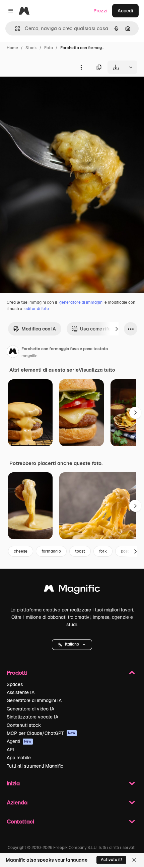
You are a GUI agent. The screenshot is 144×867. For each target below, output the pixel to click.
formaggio (51, 551)
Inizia (13, 783)
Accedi (125, 11)
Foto (48, 48)
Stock (31, 48)
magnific (29, 356)
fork (103, 551)
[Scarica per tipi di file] (130, 67)
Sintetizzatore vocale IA (32, 717)
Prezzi (100, 11)
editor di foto (36, 308)
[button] (72, 644)
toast (80, 551)
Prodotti (17, 672)
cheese (20, 551)
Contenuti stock (24, 725)
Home (12, 48)
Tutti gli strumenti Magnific (35, 766)
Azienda (17, 802)
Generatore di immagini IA (34, 700)
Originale (44, 89)
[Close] (134, 860)
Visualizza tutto (97, 370)
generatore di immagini (81, 302)
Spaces (15, 684)
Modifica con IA (38, 329)
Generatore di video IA (30, 709)
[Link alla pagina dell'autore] (13, 353)
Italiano (72, 644)
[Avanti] (117, 328)
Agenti (19, 741)
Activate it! (111, 859)
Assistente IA (20, 692)
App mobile (19, 758)
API (10, 750)
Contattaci (20, 821)
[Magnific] (72, 590)
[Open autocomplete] (15, 28)
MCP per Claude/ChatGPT (41, 733)
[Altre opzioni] (81, 67)
